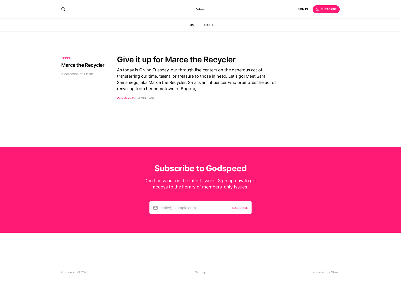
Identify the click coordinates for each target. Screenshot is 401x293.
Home (192, 25)
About (208, 25)
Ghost (335, 272)
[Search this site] (63, 9)
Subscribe (328, 9)
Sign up (200, 272)
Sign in (303, 9)
